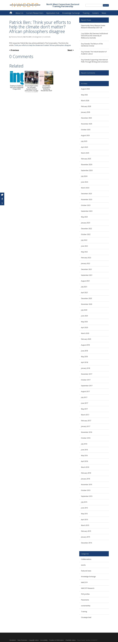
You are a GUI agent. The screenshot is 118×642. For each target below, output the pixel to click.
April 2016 (84, 461)
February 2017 (86, 421)
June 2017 (84, 403)
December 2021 (86, 269)
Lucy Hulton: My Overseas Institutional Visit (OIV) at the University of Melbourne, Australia (94, 35)
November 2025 (86, 124)
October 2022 (85, 234)
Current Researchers (34, 13)
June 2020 (84, 316)
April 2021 (84, 293)
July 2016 (84, 444)
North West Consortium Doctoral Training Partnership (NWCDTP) (10, 12)
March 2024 (85, 188)
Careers (95, 13)
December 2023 (86, 194)
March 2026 (85, 101)
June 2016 (84, 450)
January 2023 (85, 223)
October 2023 (85, 205)
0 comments (46, 37)
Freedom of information (56, 640)
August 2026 (85, 89)
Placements (85, 600)
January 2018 (85, 368)
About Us (19, 13)
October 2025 (85, 130)
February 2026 (86, 106)
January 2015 (85, 537)
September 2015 (86, 496)
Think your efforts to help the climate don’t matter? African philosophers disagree (42, 45)
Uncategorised (37, 37)
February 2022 (86, 258)
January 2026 (85, 112)
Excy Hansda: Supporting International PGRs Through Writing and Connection (94, 61)
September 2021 (86, 275)
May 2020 (84, 322)
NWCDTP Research (87, 588)
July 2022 (84, 240)
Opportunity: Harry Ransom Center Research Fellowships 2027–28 (93, 26)
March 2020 (85, 333)
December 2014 (86, 543)
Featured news (86, 571)
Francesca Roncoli (16, 37)
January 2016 (85, 479)
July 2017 (84, 397)
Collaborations (86, 559)
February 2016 (86, 473)
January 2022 (85, 263)
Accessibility (43, 640)
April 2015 (84, 520)
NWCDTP (84, 582)
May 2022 (84, 252)
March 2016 (85, 467)
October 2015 (85, 490)
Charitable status (70, 640)
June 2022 (84, 246)
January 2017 (85, 426)
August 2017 (85, 391)
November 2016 (86, 432)
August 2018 (85, 345)
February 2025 (86, 159)
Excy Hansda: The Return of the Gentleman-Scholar (92, 45)
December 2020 (86, 298)
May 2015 (84, 514)
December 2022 (86, 229)
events (83, 565)
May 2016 (84, 455)
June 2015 (84, 508)
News (104, 13)
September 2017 (86, 386)
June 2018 (84, 351)
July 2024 (84, 176)
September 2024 (86, 170)
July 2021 (84, 287)
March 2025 (85, 153)
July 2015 (84, 502)
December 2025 (86, 118)
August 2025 (85, 135)
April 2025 (84, 147)
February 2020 (86, 339)
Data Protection (22, 640)
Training (86, 13)
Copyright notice (34, 640)
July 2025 (84, 141)
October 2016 (85, 438)
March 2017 (85, 415)
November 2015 (86, 485)
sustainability (85, 606)
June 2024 (84, 182)
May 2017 (84, 409)
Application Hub (52, 13)
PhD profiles (85, 594)
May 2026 (84, 95)
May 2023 (84, 217)
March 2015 (85, 525)
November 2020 (86, 304)
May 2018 (84, 357)
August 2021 (85, 281)
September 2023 (86, 211)
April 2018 (84, 362)
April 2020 (84, 327)
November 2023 (86, 199)
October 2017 (85, 380)
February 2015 (86, 531)
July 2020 (84, 310)
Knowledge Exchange (71, 13)
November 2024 (86, 165)
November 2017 (86, 374)
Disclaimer (12, 640)
